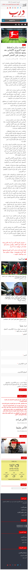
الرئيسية (19, 442)
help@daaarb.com (21, 526)
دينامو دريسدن (8, 58)
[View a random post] (15, 24)
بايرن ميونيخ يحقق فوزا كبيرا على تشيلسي (14, 319)
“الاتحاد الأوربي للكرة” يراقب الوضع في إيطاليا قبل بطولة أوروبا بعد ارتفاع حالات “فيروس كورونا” (15, 298)
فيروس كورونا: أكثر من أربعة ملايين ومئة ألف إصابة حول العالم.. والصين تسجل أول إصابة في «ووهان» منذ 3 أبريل (14, 244)
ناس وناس (11, 442)
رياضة (24, 45)
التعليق (24, 334)
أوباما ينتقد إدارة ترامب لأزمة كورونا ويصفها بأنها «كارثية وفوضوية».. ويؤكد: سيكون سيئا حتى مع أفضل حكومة (14, 252)
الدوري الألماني (14, 58)
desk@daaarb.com (21, 525)
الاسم (25, 355)
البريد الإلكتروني (22, 363)
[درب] (25, 24)
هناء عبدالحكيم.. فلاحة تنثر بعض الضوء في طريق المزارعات (14, 403)
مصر (15, 442)
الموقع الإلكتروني (22, 372)
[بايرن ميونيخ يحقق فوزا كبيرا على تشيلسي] (14, 305)
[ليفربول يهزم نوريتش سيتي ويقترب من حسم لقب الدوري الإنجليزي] (14, 262)
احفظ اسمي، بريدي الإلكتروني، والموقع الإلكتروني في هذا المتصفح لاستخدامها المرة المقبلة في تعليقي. (15, 384)
